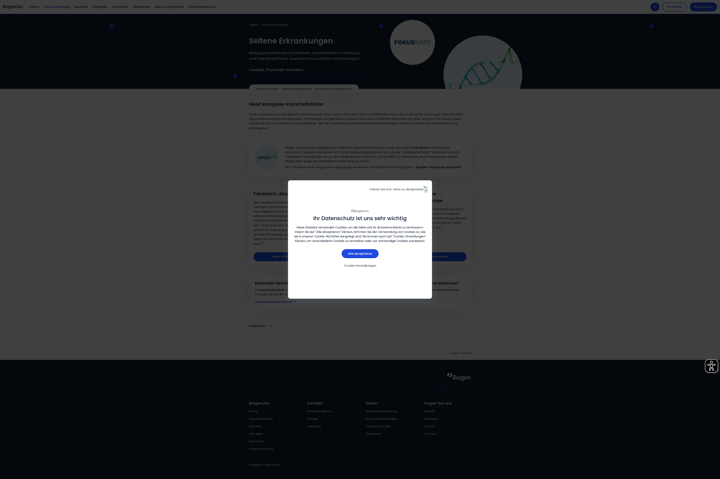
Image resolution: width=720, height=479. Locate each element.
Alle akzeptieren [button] (360, 253)
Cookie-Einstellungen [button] (360, 265)
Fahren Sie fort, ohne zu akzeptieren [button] (397, 189)
